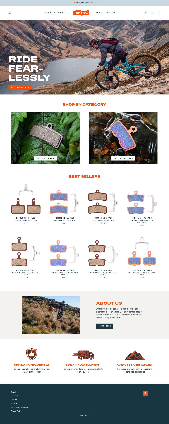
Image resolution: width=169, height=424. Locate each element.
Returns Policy (16, 411)
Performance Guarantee (19, 407)
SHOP (48, 13)
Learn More (105, 326)
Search (13, 392)
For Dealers (15, 396)
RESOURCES (60, 13)
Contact (14, 400)
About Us (14, 404)
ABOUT (99, 13)
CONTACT (110, 13)
